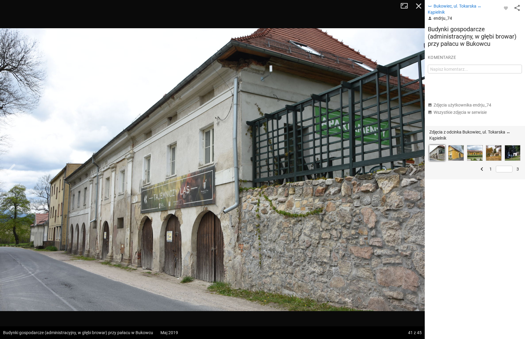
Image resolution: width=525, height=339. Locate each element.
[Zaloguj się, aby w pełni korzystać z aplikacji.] (506, 7)
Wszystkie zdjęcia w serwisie (460, 112)
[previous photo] (12, 169)
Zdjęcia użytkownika (462, 105)
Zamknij (419, 6)
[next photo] (412, 169)
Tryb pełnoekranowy (406, 6)
